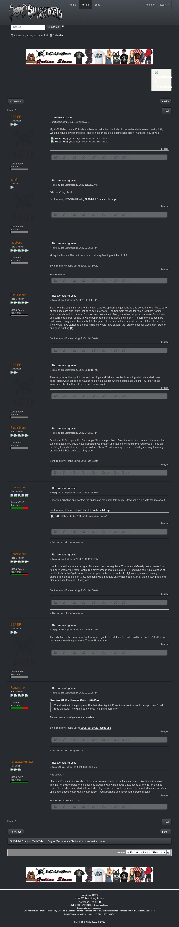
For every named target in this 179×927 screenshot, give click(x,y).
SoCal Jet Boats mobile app (100, 199)
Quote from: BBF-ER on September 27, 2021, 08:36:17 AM (74, 700)
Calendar (58, 35)
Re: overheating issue (64, 180)
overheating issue (62, 117)
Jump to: (120, 852)
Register (150, 4)
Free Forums (39, 911)
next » (165, 101)
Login (163, 4)
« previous (16, 101)
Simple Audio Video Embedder (89, 908)
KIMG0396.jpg (61, 142)
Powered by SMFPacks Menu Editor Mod (137, 911)
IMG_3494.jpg (61, 516)
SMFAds (27, 911)
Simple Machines (101, 905)
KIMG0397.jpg (61, 138)
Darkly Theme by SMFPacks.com (78, 914)
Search (54, 26)
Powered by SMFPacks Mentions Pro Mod (65, 911)
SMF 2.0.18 (75, 905)
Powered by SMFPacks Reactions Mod (101, 911)
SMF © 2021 (87, 905)
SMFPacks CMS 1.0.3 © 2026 (89, 921)
